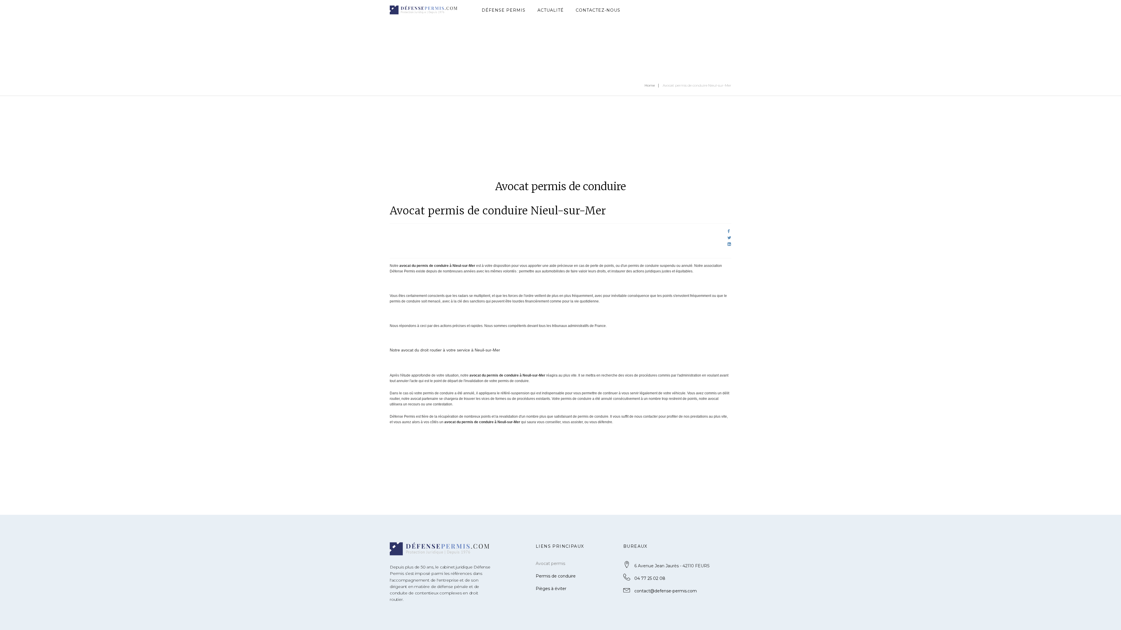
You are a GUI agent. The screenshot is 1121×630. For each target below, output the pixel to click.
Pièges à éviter (551, 588)
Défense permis (503, 10)
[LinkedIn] (729, 244)
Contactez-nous (598, 10)
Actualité (550, 10)
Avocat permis (550, 563)
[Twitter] (729, 237)
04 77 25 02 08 (649, 578)
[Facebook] (728, 231)
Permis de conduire (556, 576)
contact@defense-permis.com (665, 591)
